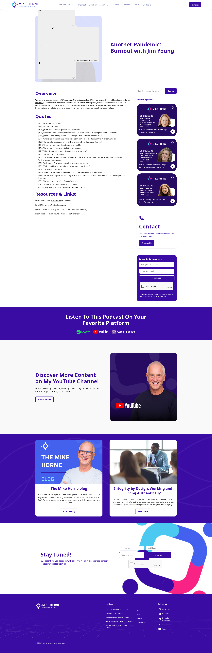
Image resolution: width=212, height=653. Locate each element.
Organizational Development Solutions (116, 626)
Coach (82, 214)
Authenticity (82, 209)
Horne (58, 200)
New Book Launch (66, 5)
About (136, 5)
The (69, 214)
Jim (36, 102)
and (64, 209)
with (75, 209)
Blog (117, 5)
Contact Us (146, 243)
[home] (25, 4)
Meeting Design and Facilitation (117, 617)
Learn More (143, 511)
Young (41, 102)
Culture (70, 209)
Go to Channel (44, 399)
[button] (94, 5)
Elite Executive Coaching (115, 613)
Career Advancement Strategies (117, 609)
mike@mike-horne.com (56, 205)
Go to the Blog (69, 511)
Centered (75, 214)
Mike (53, 200)
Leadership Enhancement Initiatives (119, 621)
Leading (53, 209)
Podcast (126, 5)
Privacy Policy (166, 294)
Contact (195, 5)
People (59, 209)
